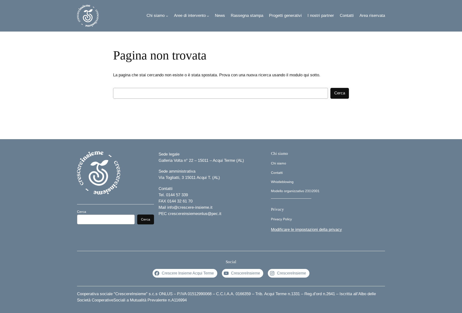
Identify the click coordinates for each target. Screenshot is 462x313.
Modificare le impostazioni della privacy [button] (306, 229)
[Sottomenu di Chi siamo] (167, 15)
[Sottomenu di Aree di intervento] (208, 15)
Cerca (339, 93)
